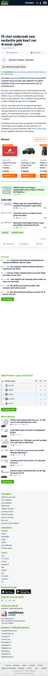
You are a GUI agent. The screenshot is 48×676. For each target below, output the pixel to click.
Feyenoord (5, 564)
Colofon (29, 668)
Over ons (8, 665)
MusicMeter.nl (6, 645)
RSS (36, 668)
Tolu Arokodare (6, 500)
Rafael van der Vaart (8, 497)
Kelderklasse (5, 651)
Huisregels (21, 668)
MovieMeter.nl (6, 642)
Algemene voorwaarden (9, 668)
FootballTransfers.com (9, 631)
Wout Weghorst (6, 503)
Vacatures (32, 665)
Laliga (3, 539)
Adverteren (16, 665)
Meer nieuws (7, 299)
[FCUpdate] (5, 3)
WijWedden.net (6, 648)
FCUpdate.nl (5, 636)
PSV (2, 573)
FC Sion (4, 561)
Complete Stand (9, 409)
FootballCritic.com (7, 634)
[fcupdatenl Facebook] (2, 600)
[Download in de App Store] (8, 591)
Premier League (17, 232)
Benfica (4, 570)
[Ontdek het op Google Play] (23, 591)
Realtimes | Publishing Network (24, 673)
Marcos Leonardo (7, 517)
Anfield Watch (6, 654)
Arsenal (16, 78)
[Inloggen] (39, 3)
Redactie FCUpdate (16, 60)
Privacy (40, 665)
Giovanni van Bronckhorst (10, 523)
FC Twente (5, 559)
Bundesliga (5, 536)
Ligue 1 (3, 534)
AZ (2, 582)
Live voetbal (29, 3)
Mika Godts (5, 506)
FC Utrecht (5, 576)
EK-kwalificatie (6, 545)
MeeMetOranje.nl (7, 657)
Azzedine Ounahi (7, 511)
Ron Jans (4, 520)
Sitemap (43, 668)
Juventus (4, 579)
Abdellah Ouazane (7, 509)
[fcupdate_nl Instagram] (6, 601)
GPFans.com (5, 639)
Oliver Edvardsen (7, 514)
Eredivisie (4, 531)
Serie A (3, 542)
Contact (24, 665)
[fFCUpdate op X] (10, 600)
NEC (2, 567)
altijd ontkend (37, 129)
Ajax (2, 556)
